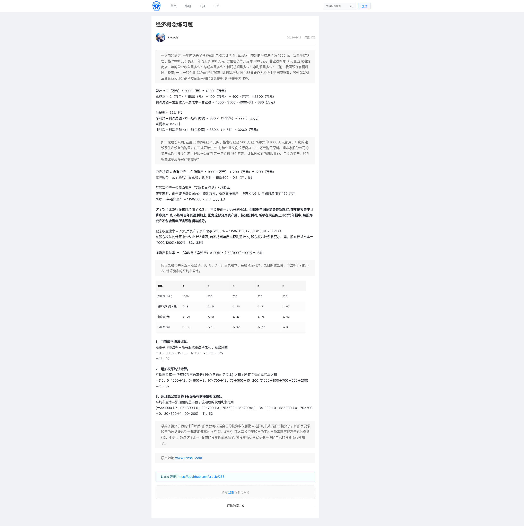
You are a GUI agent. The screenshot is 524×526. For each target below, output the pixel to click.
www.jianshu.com (188, 458)
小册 (188, 6)
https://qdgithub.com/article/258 (200, 477)
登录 (364, 6)
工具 (202, 6)
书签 (216, 6)
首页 (174, 6)
